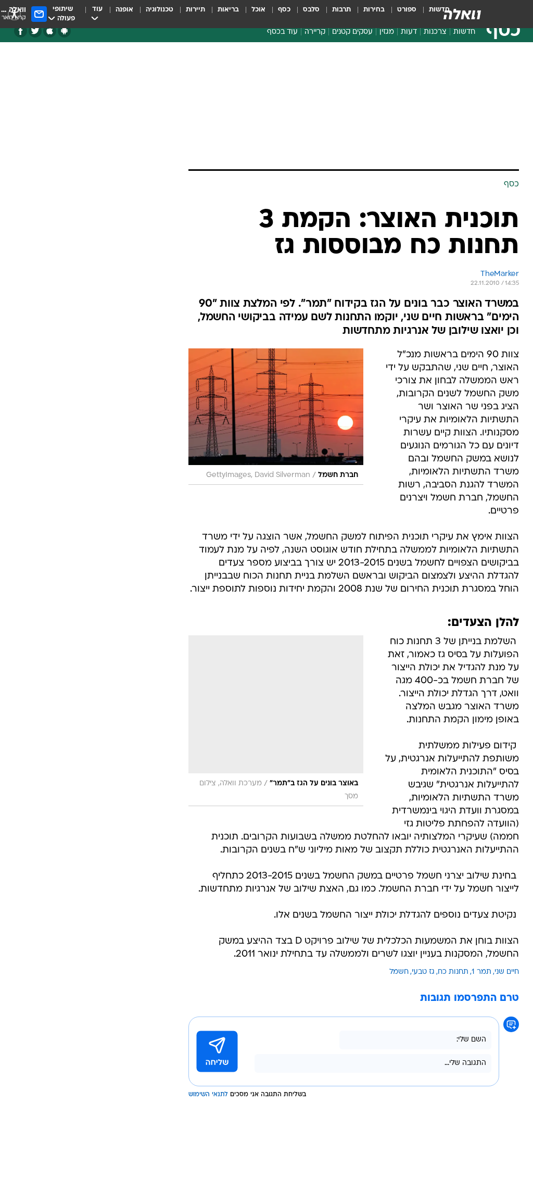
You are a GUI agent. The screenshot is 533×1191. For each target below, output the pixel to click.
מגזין (386, 32)
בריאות (228, 9)
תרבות (341, 9)
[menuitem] (400, 14)
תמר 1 (481, 972)
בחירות (374, 9)
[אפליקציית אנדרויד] (64, 30)
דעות (409, 32)
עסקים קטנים (352, 32)
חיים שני (506, 972)
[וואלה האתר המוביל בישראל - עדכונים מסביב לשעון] (462, 14)
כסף (284, 9)
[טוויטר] (35, 30)
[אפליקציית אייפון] (49, 30)
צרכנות (435, 32)
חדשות (464, 32)
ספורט (406, 9)
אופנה (124, 9)
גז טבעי (423, 972)
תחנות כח (453, 972)
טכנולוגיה (159, 9)
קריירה (314, 32)
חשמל (399, 972)
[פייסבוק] (20, 30)
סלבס (311, 9)
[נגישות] (14, 13)
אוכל (258, 9)
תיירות (195, 9)
